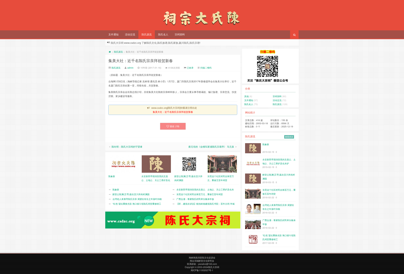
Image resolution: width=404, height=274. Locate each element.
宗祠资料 (180, 34)
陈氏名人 (163, 34)
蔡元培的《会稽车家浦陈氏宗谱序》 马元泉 (211, 146)
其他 (246, 96)
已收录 (190, 67)
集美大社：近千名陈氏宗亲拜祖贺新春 (140, 60)
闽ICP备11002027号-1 (202, 270)
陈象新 (116, 189)
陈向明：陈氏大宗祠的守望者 (127, 146)
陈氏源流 (147, 34)
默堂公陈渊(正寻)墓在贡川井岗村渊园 (131, 194)
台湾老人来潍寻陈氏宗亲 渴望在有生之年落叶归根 (137, 199)
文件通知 (113, 34)
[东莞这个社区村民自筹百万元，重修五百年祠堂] (222, 163)
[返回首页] (109, 51)
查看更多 (289, 136)
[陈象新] (123, 163)
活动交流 (130, 34)
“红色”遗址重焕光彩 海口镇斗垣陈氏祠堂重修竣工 (137, 203)
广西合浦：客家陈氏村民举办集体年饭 (195, 199)
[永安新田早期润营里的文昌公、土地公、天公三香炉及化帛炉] (156, 163)
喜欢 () (174, 126)
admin (130, 67)
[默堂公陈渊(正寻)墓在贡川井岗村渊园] (189, 163)
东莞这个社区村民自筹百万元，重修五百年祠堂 (199, 194)
